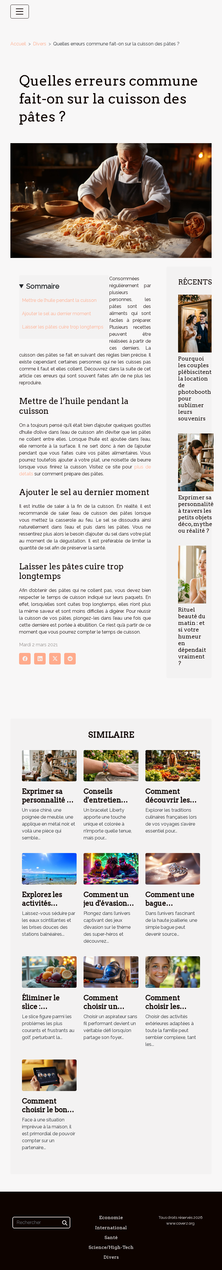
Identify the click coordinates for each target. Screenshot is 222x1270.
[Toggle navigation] (19, 12)
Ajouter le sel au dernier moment (56, 313)
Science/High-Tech (111, 1247)
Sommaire (42, 286)
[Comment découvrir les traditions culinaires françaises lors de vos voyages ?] (172, 765)
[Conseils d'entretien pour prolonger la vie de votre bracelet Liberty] (111, 765)
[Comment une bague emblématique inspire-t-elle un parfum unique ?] (172, 868)
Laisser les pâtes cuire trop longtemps (62, 327)
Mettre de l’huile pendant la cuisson (59, 300)
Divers (39, 44)
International (111, 1227)
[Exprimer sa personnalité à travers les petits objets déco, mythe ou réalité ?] (196, 462)
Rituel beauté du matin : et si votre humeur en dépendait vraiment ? (192, 636)
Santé (111, 1237)
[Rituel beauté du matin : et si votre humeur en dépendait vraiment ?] (192, 574)
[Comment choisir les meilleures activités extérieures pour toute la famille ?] (172, 971)
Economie (111, 1217)
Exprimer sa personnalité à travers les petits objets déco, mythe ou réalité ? (196, 514)
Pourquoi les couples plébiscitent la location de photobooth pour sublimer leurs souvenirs (195, 388)
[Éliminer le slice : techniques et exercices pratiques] (49, 971)
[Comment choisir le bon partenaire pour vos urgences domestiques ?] (49, 1075)
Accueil (18, 44)
